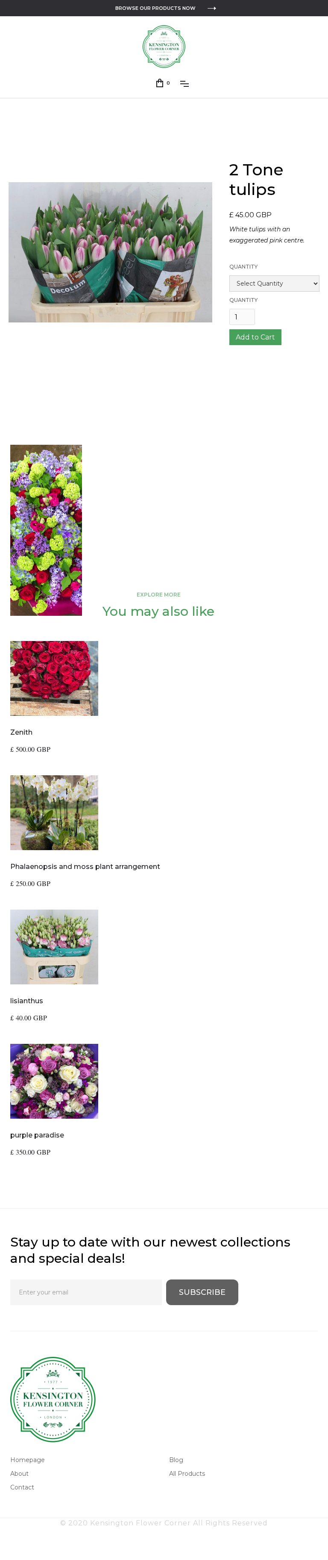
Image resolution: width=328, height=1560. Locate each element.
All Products (187, 1473)
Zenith (21, 732)
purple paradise (37, 1135)
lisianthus (26, 1001)
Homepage (27, 1460)
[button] (163, 83)
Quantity (243, 266)
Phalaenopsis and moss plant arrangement (85, 867)
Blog (176, 1460)
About (19, 1473)
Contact (22, 1487)
